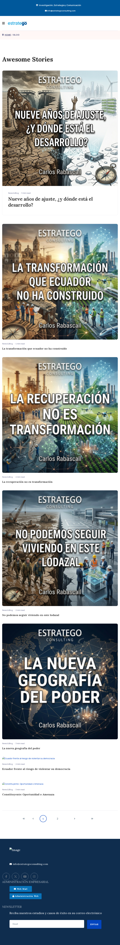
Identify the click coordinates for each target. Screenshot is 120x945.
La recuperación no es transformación (27, 481)
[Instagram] (34, 876)
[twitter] (15, 876)
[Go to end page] (92, 818)
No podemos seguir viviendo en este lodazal (30, 615)
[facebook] (6, 876)
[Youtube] (25, 876)
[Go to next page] (74, 818)
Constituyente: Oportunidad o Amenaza (28, 794)
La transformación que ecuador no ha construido (34, 348)
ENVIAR (94, 924)
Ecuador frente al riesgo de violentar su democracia (36, 769)
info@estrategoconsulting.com (61, 11)
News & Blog (13, 193)
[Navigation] (3, 23)
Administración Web (26, 896)
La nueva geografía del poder (21, 748)
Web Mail (22, 889)
